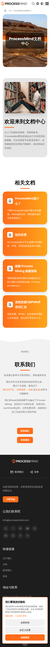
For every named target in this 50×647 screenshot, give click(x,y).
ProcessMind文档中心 (22, 11)
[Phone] (13, 528)
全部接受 (25, 637)
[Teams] (20, 528)
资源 (10, 11)
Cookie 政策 (20, 615)
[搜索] (33, 3)
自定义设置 (25, 630)
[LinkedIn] (6, 536)
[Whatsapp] (6, 528)
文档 (5, 564)
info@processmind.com (16, 520)
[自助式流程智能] (14, 4)
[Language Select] (37, 3)
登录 (5, 576)
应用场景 (21, 389)
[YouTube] (27, 528)
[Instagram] (13, 536)
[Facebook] (20, 536)
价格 (30, 389)
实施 (38, 389)
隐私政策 (9, 615)
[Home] (5, 10)
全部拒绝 (25, 622)
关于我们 (7, 558)
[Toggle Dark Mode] (42, 3)
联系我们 (7, 570)
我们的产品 (8, 389)
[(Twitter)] (35, 528)
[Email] (27, 536)
